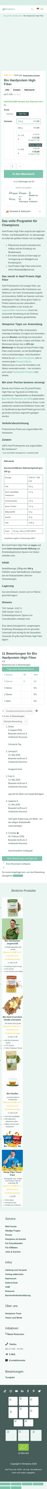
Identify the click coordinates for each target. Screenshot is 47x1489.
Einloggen (18, 876)
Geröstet (9, 114)
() (9, 963)
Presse (8, 1235)
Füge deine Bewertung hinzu (20, 669)
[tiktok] (6, 1391)
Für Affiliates (11, 1247)
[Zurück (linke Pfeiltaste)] (5, 1487)
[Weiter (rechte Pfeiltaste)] (16, 1487)
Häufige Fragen (12, 1231)
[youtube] (17, 1391)
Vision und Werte (13, 1318)
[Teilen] (27, 1484)
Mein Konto (11, 1226)
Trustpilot (10, 1377)
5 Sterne (8, 675)
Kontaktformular (17, 1360)
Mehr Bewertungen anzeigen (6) (22, 858)
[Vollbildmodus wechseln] (16, 1484)
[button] (23, 461)
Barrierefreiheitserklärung (18, 1295)
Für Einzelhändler (14, 1243)
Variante (8, 121)
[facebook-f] (29, 1391)
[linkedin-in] (23, 1391)
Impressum (10, 1278)
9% (35, 681)
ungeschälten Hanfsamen (14, 310)
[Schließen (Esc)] (38, 1484)
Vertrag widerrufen (14, 1274)
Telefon (12, 1344)
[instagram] (12, 1391)
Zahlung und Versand (16, 1270)
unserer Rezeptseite (25, 358)
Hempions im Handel (15, 1239)
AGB (7, 1287)
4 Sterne (8, 681)
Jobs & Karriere (13, 1252)
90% (36, 675)
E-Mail (12, 1354)
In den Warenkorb (23, 174)
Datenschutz (11, 1283)
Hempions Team (13, 1313)
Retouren (9, 1291)
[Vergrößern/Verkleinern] (5, 1484)
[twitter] (40, 1391)
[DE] (37, 8)
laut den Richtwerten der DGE (17, 399)
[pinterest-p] (35, 1391)
